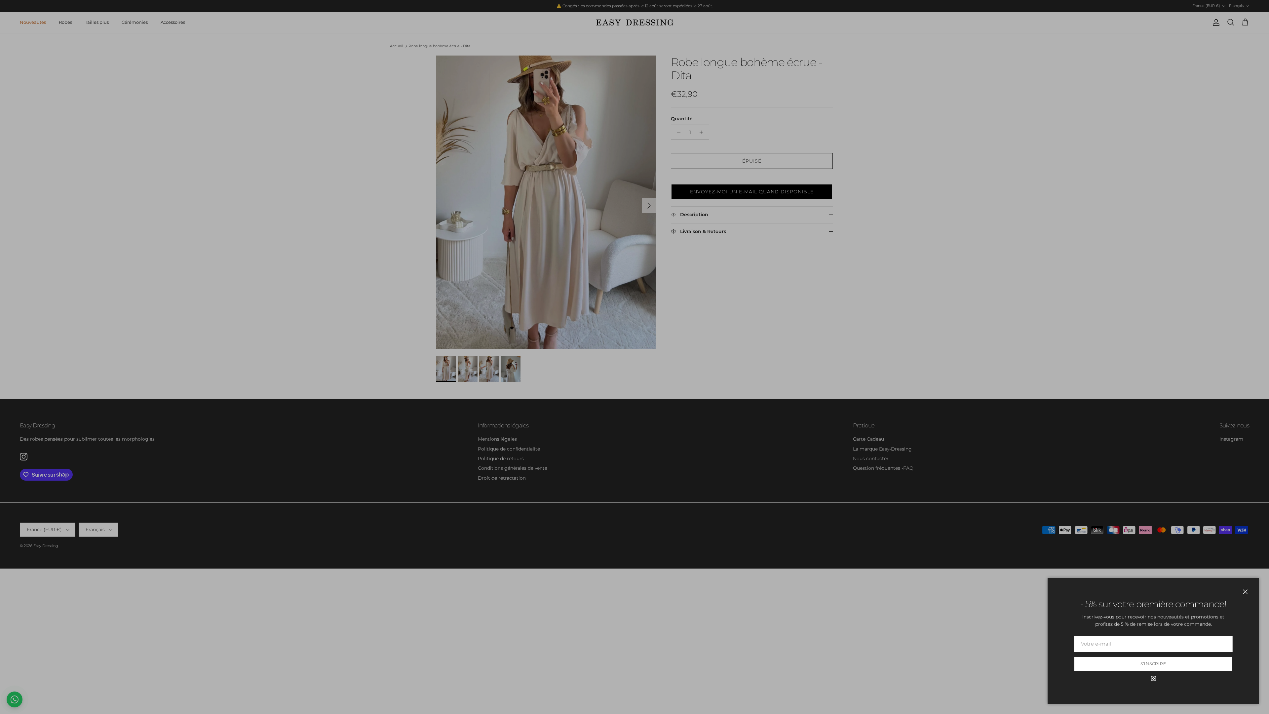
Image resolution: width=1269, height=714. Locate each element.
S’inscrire (1153, 663)
